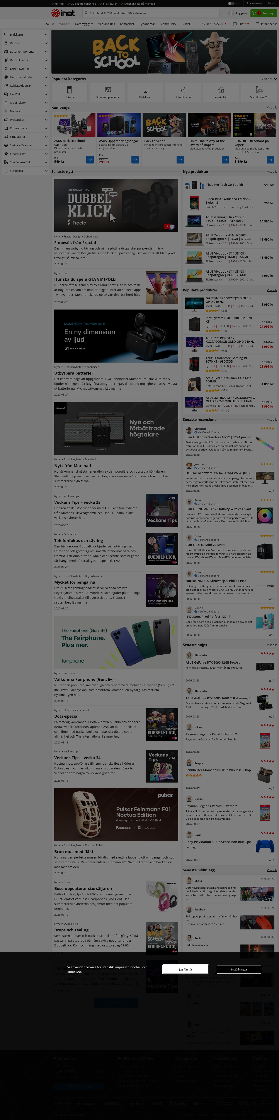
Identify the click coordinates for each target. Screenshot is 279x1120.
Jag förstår (185, 969)
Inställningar (239, 969)
